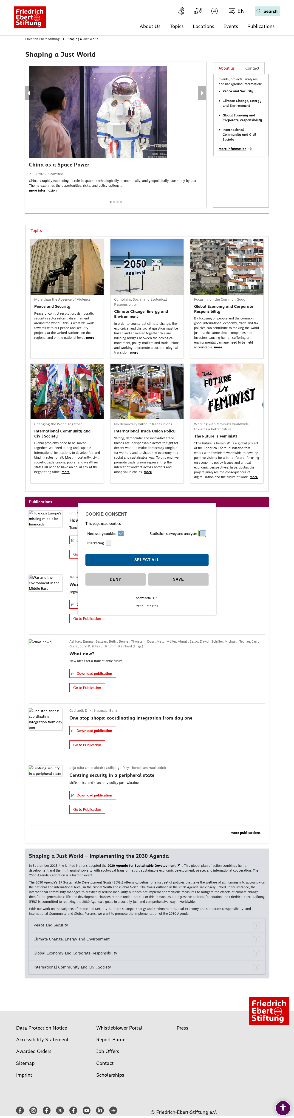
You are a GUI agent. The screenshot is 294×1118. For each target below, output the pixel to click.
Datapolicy (152, 605)
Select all (147, 560)
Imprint (139, 605)
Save (178, 579)
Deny (115, 579)
